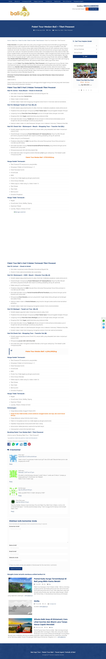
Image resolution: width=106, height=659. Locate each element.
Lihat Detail (86, 70)
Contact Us (49, 1)
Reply (11, 464)
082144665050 (91, 6)
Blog (50, 584)
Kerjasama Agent (78, 1)
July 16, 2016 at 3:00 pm (25, 490)
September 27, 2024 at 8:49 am (27, 456)
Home (10, 1)
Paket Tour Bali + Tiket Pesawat (63, 30)
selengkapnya (29, 595)
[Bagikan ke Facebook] (9, 445)
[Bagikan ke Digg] (21, 445)
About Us (17, 1)
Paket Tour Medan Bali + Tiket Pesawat (53, 26)
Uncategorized (52, 603)
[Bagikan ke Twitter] (17, 445)
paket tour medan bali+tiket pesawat (29, 438)
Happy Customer (38, 1)
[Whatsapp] (104, 321)
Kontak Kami (93, 9)
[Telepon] (104, 324)
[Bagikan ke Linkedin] (25, 445)
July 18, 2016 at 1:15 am (22, 502)
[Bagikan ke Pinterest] (30, 445)
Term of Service (67, 1)
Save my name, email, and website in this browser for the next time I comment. (34, 565)
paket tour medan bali (15, 438)
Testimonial (57, 1)
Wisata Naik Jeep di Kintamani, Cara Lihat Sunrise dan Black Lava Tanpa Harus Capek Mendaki (50, 622)
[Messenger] (104, 327)
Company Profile (26, 1)
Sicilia (36, 601)
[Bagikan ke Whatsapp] (13, 445)
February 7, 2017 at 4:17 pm (26, 472)
